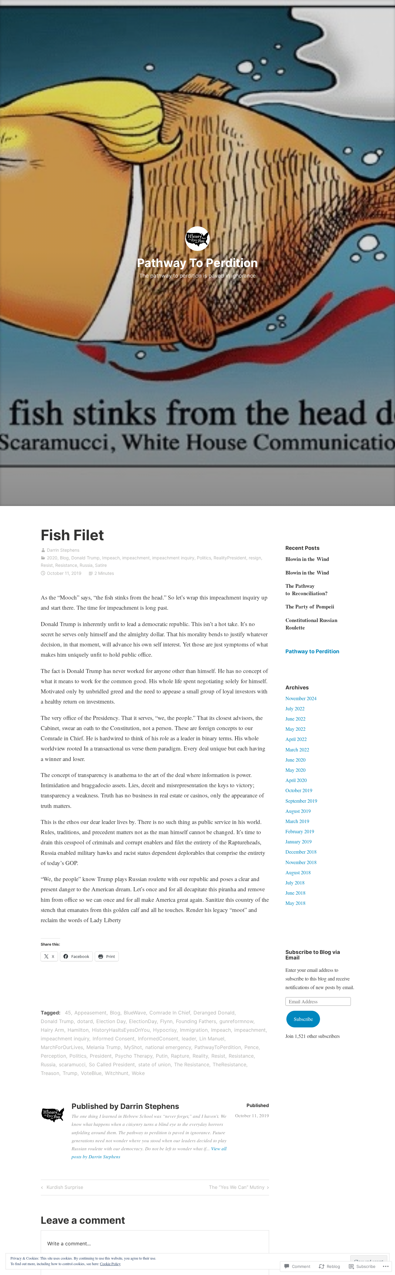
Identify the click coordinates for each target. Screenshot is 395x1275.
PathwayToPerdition (217, 1047)
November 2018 (301, 862)
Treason (50, 1073)
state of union (154, 1064)
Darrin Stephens (63, 550)
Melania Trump (103, 1047)
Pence (251, 1047)
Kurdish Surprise (61, 1188)
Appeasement (90, 1013)
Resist (47, 565)
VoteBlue (91, 1073)
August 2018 (298, 872)
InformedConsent (158, 1038)
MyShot (133, 1047)
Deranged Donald (214, 1013)
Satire (101, 565)
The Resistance (191, 1064)
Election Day (111, 1021)
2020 (52, 557)
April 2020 (296, 780)
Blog (64, 557)
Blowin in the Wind (307, 559)
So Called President (112, 1064)
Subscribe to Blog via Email (312, 955)
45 (68, 1013)
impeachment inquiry (173, 557)
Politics (204, 557)
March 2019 (297, 821)
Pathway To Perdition (197, 263)
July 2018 (295, 882)
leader (189, 1038)
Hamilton (78, 1030)
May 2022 (295, 728)
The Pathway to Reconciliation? (306, 589)
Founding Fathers (196, 1021)
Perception (53, 1056)
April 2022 (296, 739)
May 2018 (295, 903)
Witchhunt (116, 1073)
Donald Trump (85, 557)
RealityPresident (230, 557)
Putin (162, 1056)
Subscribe (303, 1019)
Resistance (66, 565)
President (101, 1056)
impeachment (136, 557)
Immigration (194, 1030)
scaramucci (72, 1064)
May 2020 (295, 770)
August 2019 (298, 811)
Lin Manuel (211, 1038)
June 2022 (295, 718)
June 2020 (295, 759)
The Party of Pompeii (309, 606)
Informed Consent (114, 1038)
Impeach (111, 557)
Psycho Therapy (133, 1056)
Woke (138, 1073)
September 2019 (301, 800)
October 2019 (298, 790)
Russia (86, 565)
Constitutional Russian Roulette (311, 623)
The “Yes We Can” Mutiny (236, 1188)
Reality (200, 1056)
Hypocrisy (165, 1030)
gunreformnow (236, 1021)
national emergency (168, 1047)
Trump (70, 1073)
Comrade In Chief (169, 1013)
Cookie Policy (110, 1263)
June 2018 (295, 892)
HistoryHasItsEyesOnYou (121, 1030)
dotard (85, 1021)
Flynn (166, 1021)
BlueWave (135, 1013)
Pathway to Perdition (312, 651)
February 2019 (299, 831)
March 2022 (297, 749)
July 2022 (295, 708)
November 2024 (301, 698)
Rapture (180, 1056)
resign (255, 557)
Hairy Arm (52, 1030)
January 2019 (298, 841)
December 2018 (301, 851)
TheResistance (229, 1064)
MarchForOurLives (62, 1047)
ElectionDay (143, 1021)
